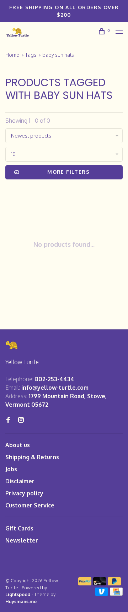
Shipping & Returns (32, 457)
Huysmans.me (21, 601)
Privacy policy (24, 493)
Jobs (11, 469)
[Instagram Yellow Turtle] (21, 420)
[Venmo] (101, 593)
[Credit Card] (116, 593)
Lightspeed (18, 594)
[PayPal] (84, 583)
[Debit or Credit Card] (99, 583)
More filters (68, 172)
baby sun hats (58, 55)
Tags (30, 55)
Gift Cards (19, 528)
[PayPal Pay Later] (114, 583)
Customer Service (29, 505)
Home (12, 55)
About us (17, 445)
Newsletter (21, 540)
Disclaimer (19, 481)
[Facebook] (8, 420)
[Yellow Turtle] (12, 345)
